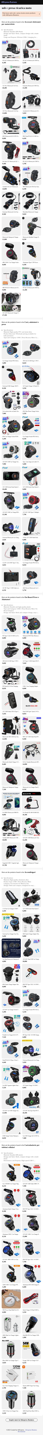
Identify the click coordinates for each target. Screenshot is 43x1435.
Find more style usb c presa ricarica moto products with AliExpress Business (19, 14)
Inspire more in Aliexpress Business (21, 1420)
